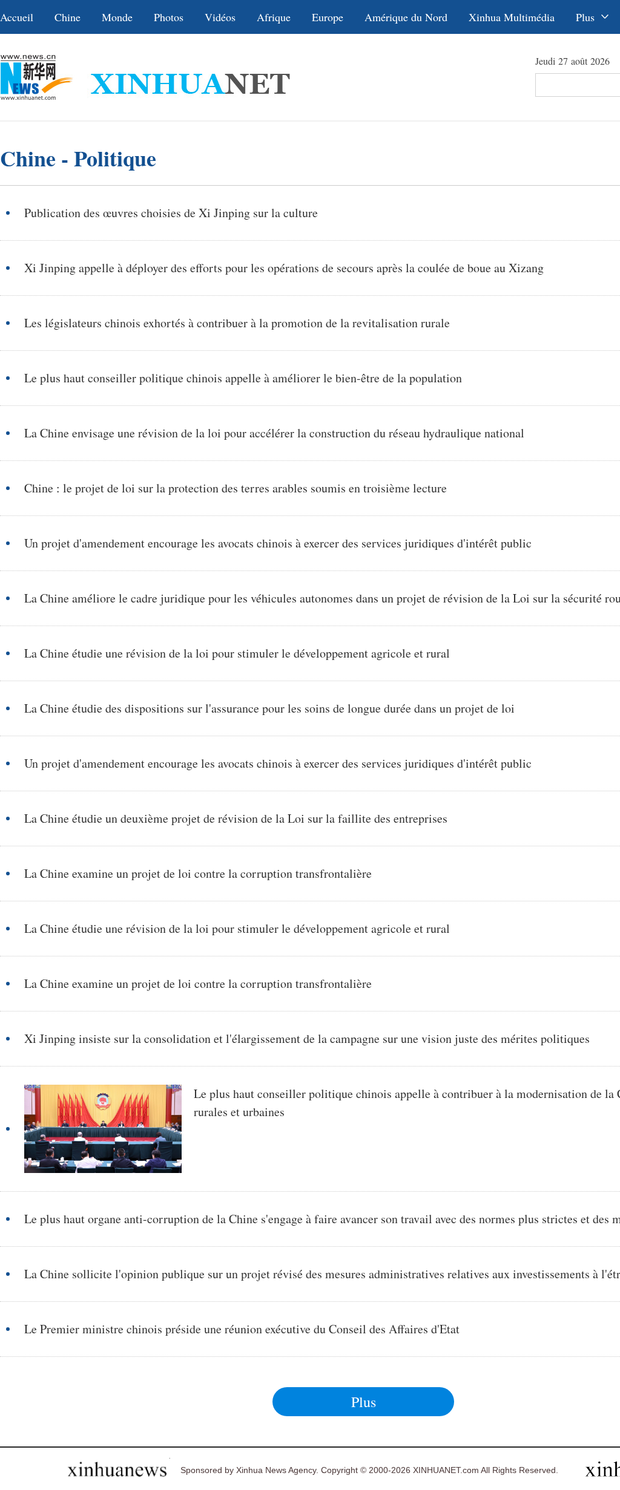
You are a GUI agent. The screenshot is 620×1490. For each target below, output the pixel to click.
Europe (327, 17)
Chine (67, 17)
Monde (117, 17)
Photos (168, 17)
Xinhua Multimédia (512, 17)
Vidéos (220, 17)
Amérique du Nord (405, 17)
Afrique (274, 17)
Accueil (16, 17)
